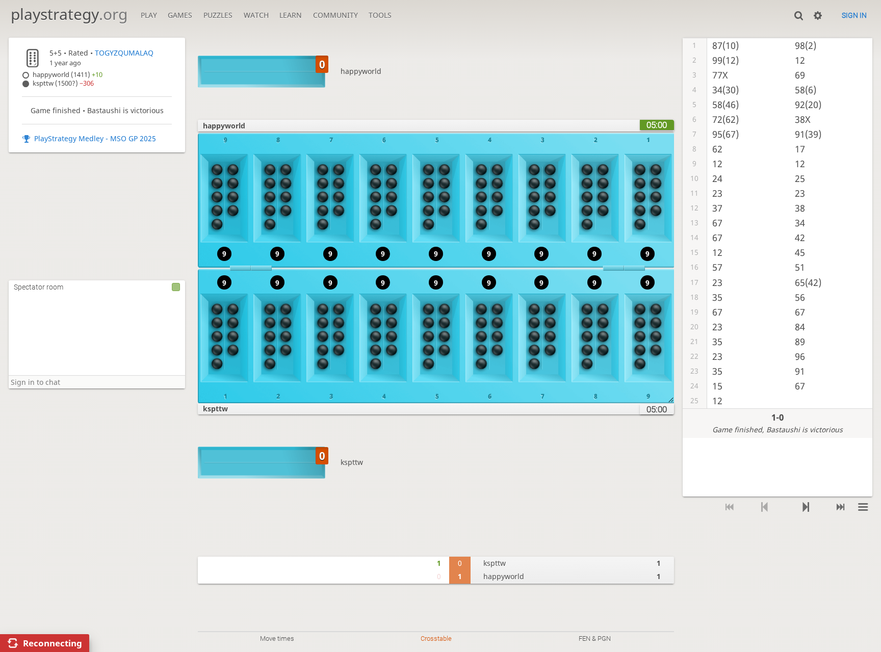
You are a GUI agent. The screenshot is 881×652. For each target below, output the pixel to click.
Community (335, 15)
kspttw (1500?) (63, 83)
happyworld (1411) (67, 74)
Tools (380, 15)
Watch (256, 15)
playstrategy (69, 14)
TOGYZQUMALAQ (124, 53)
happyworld (361, 71)
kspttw (352, 462)
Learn (290, 15)
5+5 (55, 53)
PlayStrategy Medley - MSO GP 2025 (95, 138)
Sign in (854, 15)
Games (180, 15)
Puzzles (217, 15)
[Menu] (863, 507)
